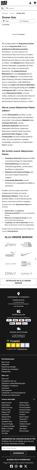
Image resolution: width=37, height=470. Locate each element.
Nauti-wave (6, 431)
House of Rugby (7, 424)
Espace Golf (6, 412)
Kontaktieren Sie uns (18, 300)
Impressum (5, 388)
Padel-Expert (24, 402)
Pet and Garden (24, 407)
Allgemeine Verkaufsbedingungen (13, 383)
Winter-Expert (24, 431)
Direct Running (7, 407)
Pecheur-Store (24, 405)
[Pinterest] (20, 466)
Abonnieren (18, 453)
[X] (25, 466)
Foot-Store (5, 414)
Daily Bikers (6, 405)
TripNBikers (23, 426)
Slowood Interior (25, 410)
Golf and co (6, 419)
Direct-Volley (6, 410)
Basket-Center (7, 402)
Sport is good (24, 417)
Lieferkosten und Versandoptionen (14, 393)
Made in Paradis (7, 428)
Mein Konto (6, 362)
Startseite (5, 13)
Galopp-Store (6, 417)
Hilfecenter (5, 364)
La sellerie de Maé (8, 426)
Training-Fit (23, 419)
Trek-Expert (23, 421)
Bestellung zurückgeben (18, 336)
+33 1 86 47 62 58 (18, 306)
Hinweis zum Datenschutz (11, 395)
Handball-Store (7, 421)
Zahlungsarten (7, 390)
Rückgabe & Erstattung (10, 385)
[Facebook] (11, 466)
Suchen (11, 8)
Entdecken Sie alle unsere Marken (18, 282)
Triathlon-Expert (24, 424)
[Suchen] (7, 8)
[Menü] (2, 8)
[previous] (1, 259)
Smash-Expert (24, 412)
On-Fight (5, 433)
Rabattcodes (6, 371)
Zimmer (12, 13)
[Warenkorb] (35, 3)
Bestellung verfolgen (9, 367)
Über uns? (5, 378)
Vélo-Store (23, 428)
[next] (35, 259)
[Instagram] (16, 466)
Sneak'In (22, 414)
